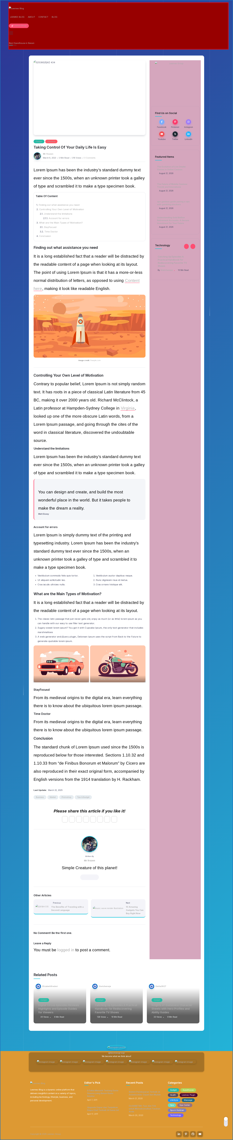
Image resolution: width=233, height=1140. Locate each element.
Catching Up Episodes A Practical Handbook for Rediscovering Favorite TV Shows (116, 1008)
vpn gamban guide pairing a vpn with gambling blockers (173, 203)
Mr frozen (48, 154)
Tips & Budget (83, 797)
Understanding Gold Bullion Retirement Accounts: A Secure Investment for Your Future (173, 220)
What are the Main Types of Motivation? (61, 222)
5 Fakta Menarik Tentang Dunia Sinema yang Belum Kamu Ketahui (102, 1093)
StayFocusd (50, 227)
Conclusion (45, 236)
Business (40, 797)
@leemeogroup (116, 1053)
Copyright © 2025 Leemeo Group (45, 1134)
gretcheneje (105, 986)
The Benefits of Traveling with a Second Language (67, 908)
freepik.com (95, 360)
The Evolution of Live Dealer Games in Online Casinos (171, 168)
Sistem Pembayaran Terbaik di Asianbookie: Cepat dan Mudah (145, 1093)
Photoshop (66, 797)
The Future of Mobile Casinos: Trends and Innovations (172, 185)
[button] (186, 246)
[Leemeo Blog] (16, 8)
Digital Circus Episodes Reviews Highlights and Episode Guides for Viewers (58, 1008)
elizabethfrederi (50, 986)
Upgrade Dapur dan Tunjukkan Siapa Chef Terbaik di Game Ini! (103, 1108)
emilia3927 (166, 267)
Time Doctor (51, 231)
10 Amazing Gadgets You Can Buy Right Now (134, 910)
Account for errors (59, 218)
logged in (65, 950)
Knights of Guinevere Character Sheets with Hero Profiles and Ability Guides (175, 259)
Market (53, 797)
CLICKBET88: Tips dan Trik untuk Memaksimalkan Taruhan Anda (144, 1109)
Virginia (128, 408)
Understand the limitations (58, 213)
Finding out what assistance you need (59, 205)
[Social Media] (161, 123)
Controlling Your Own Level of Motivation (61, 209)
